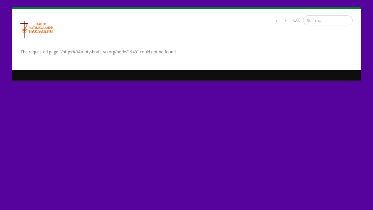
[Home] (38, 29)
